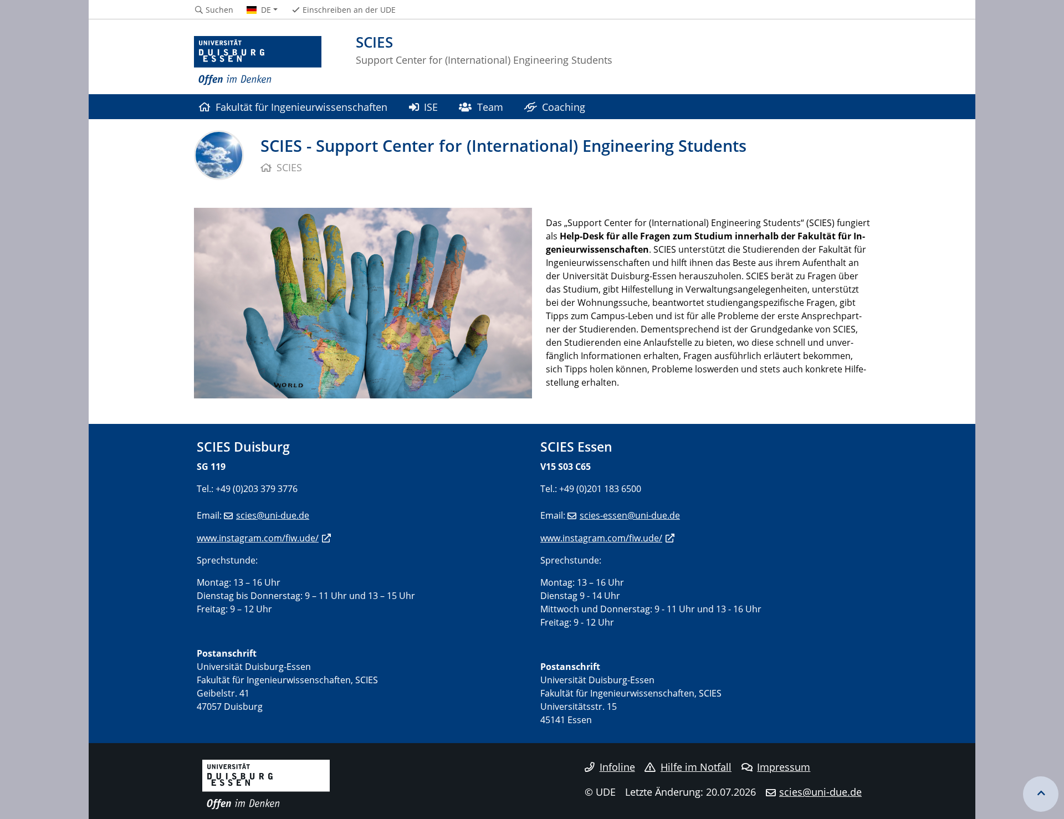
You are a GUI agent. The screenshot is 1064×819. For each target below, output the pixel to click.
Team (490, 107)
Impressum (783, 767)
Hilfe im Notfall (696, 767)
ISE (431, 107)
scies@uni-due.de (272, 515)
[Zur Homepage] (257, 61)
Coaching (563, 107)
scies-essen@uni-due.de (630, 515)
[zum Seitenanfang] (1040, 794)
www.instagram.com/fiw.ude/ (258, 538)
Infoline (617, 767)
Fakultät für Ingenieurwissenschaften (301, 107)
